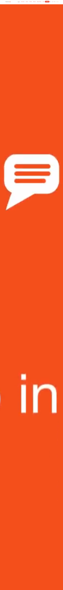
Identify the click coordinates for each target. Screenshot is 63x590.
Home (19, 1)
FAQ (43, 1)
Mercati (34, 1)
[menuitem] (50, 1)
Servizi (27, 1)
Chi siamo (22, 1)
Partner (30, 1)
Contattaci (47, 1)
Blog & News (39, 1)
